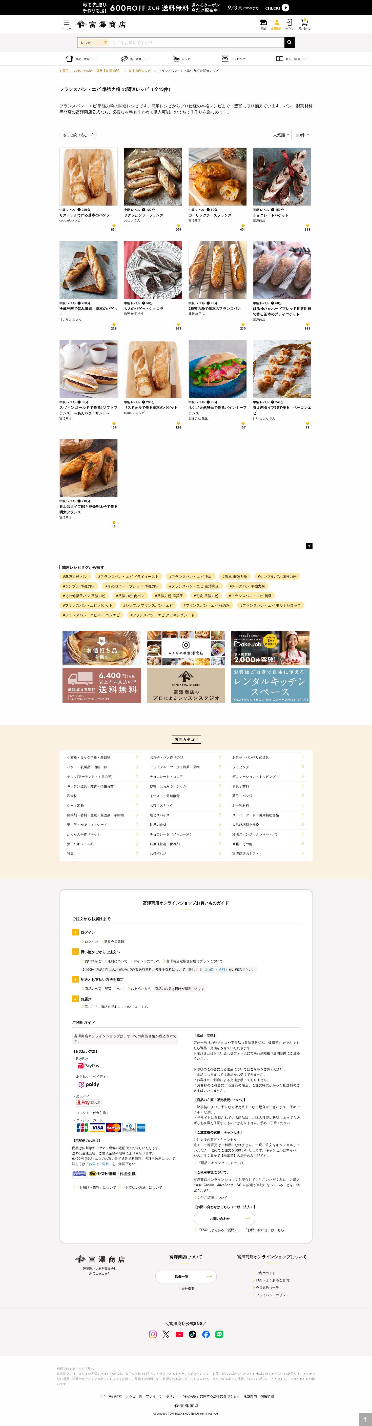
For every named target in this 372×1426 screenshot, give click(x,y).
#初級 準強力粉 (206, 595)
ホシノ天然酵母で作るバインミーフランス (218, 410)
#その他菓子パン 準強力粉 (84, 595)
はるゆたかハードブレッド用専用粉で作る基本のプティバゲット (282, 311)
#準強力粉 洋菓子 (169, 595)
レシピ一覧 (134, 1396)
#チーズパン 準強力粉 (247, 585)
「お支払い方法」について (142, 1187)
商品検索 (115, 1396)
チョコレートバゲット (271, 214)
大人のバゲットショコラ (143, 308)
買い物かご (93, 961)
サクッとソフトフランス (143, 214)
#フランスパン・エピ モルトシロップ (270, 605)
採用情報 (267, 1396)
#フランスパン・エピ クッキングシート (163, 614)
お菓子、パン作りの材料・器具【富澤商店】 (90, 70)
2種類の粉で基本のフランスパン (215, 308)
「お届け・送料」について (96, 1187)
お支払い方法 (141, 988)
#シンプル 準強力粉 (79, 585)
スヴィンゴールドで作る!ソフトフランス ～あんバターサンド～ (88, 410)
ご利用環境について (213, 1197)
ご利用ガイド (266, 1272)
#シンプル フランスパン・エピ (148, 605)
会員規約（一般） (269, 1287)
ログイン (91, 941)
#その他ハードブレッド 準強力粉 (132, 585)
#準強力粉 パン (75, 576)
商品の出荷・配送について (105, 988)
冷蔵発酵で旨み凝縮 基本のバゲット (88, 311)
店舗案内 (250, 1396)
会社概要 (188, 1288)
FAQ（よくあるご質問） (274, 1280)
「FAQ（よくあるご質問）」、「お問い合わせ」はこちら (241, 1229)
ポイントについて (147, 961)
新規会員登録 (114, 941)
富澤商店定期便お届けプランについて (194, 961)
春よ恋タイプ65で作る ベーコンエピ (282, 410)
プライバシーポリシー (272, 1294)
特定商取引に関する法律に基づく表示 (211, 1396)
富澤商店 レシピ (140, 70)
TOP (101, 1396)
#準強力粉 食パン (130, 595)
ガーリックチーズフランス (210, 214)
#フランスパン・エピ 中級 (190, 576)
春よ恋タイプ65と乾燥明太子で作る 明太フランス (88, 509)
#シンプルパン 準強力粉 (277, 576)
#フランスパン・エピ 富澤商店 (194, 585)
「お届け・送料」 (215, 969)
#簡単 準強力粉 (234, 576)
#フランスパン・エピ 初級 (250, 595)
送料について (118, 961)
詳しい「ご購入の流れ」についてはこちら (116, 1006)
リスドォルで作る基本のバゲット (86, 214)
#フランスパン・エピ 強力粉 (207, 605)
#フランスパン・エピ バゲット (88, 605)
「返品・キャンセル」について (221, 1162)
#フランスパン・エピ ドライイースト (128, 576)
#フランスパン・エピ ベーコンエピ (91, 614)
